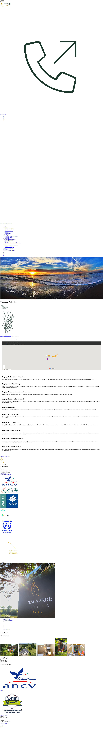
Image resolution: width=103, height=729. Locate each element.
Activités (4, 243)
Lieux (9, 336)
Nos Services (7, 229)
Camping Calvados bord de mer (11, 236)
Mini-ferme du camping (9, 247)
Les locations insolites (9, 240)
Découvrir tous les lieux (4, 456)
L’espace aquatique (8, 237)
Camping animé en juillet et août (11, 244)
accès (1, 727)
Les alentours (5, 249)
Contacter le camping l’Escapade (9, 250)
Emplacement (7, 241)
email (1, 725)
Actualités (7, 234)
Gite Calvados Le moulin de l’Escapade (12, 242)
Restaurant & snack (9, 231)
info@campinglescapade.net (5, 474)
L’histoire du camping (9, 228)
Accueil (4, 226)
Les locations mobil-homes (10, 239)
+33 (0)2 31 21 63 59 (4, 723)
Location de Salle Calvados (8, 248)
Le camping (5, 227)
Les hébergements (6, 238)
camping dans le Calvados (42, 339)
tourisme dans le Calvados (73, 339)
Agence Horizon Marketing (8, 620)
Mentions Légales (6, 619)
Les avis (6, 232)
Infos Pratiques (8, 233)
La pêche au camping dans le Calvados (12, 246)
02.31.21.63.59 (3, 473)
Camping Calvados (4, 336)
